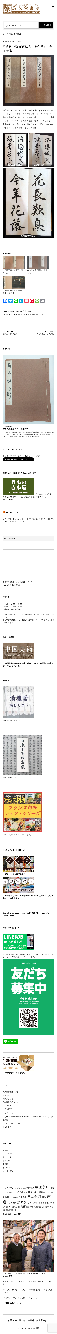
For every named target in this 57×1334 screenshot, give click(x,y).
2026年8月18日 (8, 426)
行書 (36, 1207)
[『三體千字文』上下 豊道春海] (14, 262)
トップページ (8, 1113)
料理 (7, 1197)
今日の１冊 (7, 34)
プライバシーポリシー (11, 1123)
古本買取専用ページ (10, 1102)
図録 (18, 315)
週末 (47, 1206)
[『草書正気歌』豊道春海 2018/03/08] (14, 282)
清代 (26, 1202)
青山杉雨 (13, 1210)
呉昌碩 (20, 1192)
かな (11, 1187)
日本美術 (23, 315)
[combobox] (21, 25)
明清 (44, 1197)
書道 (29, 315)
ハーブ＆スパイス (20, 1188)
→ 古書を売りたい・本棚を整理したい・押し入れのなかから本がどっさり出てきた (28, 896)
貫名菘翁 (41, 1207)
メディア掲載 (8, 1154)
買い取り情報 (8, 1171)
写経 (10, 1192)
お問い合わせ (8, 1099)
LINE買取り (7, 1127)
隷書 (4, 1210)
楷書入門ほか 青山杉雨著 (45, 332)
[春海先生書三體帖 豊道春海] (38, 262)
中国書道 (30, 1188)
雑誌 (8, 1210)
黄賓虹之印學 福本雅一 (11, 332)
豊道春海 (39, 315)
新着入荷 (6, 1161)
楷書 (15, 1202)
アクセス (6, 1095)
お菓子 (5, 1188)
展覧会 (42, 1192)
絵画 (17, 1206)
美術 (23, 1206)
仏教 (6, 1192)
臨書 (28, 1207)
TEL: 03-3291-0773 (11, 585)
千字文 (14, 1192)
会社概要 (8, 1276)
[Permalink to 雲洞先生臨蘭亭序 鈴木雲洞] (28, 389)
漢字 (31, 1203)
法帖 (34, 315)
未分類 (5, 1164)
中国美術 (8, 1109)
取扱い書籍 (7, 1106)
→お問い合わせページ (12, 1303)
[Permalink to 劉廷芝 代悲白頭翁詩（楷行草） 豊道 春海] (28, 104)
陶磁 (51, 1207)
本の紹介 (17, 34)
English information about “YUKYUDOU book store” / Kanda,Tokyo (28, 1117)
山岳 (48, 1192)
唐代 (25, 1192)
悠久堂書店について (10, 1092)
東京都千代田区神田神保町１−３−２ (17, 582)
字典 (36, 1192)
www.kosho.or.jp (10, 499)
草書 (32, 1207)
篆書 (13, 1207)
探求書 (5, 1120)
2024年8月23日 (17, 42)
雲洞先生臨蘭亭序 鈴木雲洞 (15, 429)
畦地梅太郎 (47, 1202)
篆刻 (8, 1206)
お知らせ (6, 1150)
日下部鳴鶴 (14, 1197)
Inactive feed (11, 512)
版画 (35, 1203)
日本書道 (23, 1197)
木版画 (9, 1203)
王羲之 (40, 1203)
